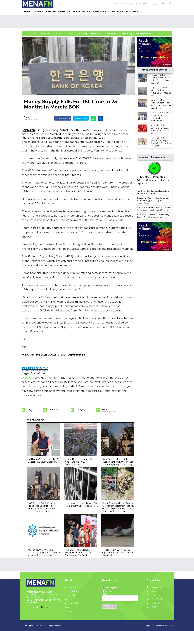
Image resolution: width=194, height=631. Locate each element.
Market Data (80, 11)
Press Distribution (57, 11)
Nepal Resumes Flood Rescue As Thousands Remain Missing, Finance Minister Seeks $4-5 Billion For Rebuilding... (118, 507)
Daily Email (157, 599)
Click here (45, 607)
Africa (82, 33)
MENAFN (29, 130)
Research (98, 11)
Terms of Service (72, 587)
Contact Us (69, 595)
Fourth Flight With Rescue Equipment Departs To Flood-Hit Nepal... (118, 553)
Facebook (156, 587)
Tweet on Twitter (80, 118)
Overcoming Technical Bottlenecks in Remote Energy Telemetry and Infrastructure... (153, 200)
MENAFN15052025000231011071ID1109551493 (53, 354)
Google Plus (157, 595)
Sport (160, 33)
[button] (163, 3)
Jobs (66, 607)
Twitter (155, 591)
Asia (70, 33)
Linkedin (156, 603)
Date (26, 117)
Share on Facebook (63, 118)
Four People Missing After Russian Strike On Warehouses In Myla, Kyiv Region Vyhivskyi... (118, 462)
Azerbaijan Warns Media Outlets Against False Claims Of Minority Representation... (44, 553)
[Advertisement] (98, 22)
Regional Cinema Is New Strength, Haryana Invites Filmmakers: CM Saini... (78, 553)
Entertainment (140, 33)
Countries (115, 11)
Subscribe (109, 606)
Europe (45, 33)
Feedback (69, 611)
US (30, 33)
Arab (58, 33)
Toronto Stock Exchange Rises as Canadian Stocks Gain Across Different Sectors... (155, 208)
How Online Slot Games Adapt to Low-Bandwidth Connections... (153, 192)
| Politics (94, 33)
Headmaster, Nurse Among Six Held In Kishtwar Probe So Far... (81, 504)
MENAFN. (42, 626)
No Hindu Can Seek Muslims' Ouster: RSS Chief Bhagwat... (43, 460)
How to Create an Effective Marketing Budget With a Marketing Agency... (153, 215)
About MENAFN (71, 603)
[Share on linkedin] (100, 118)
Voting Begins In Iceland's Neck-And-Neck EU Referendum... (78, 462)
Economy (111, 33)
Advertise (68, 599)
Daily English (110, 587)
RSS (154, 607)
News (38, 11)
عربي (155, 3)
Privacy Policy (70, 591)
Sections (131, 11)
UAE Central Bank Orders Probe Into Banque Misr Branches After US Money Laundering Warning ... (41, 507)
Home (27, 11)
